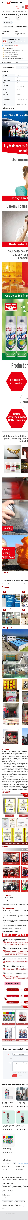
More (3, 1208)
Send (15, 1076)
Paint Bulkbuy (19, 1205)
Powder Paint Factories (8, 1198)
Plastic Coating (17, 1186)
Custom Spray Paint (7, 1201)
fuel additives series (20, 1166)
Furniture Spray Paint (8, 1205)
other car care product (21, 1172)
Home (3, 11)
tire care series (5, 1169)
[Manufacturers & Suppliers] (14, 2)
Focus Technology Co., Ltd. (19, 1213)
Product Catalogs (23, 1163)
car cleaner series (20, 1169)
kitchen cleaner (5, 1166)
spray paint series (6, 1172)
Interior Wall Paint (7, 1190)
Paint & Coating (15, 11)
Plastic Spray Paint (20, 1201)
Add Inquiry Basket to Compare (10, 62)
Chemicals (8, 11)
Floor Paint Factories (22, 1198)
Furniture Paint (6, 1186)
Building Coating (23, 11)
